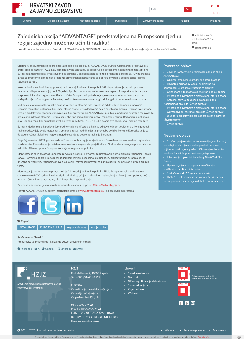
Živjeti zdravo (175, 124)
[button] (213, 6)
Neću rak (133, 277)
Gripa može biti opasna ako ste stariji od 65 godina (196, 92)
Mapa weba (220, 330)
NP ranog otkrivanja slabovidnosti (147, 281)
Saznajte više (203, 337)
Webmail (170, 330)
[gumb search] (188, 9)
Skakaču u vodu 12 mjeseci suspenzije (189, 173)
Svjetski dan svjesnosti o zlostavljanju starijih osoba (197, 96)
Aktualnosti (60, 49)
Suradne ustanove (138, 273)
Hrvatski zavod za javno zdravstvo (34, 49)
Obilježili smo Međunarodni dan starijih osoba (193, 80)
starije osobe (98, 227)
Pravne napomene (194, 330)
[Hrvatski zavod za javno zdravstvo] (47, 9)
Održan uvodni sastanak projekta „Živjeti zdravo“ (195, 112)
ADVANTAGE (27, 227)
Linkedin (65, 249)
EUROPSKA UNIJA (51, 227)
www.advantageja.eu (92, 191)
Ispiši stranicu (202, 48)
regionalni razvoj (76, 227)
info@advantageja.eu (108, 185)
